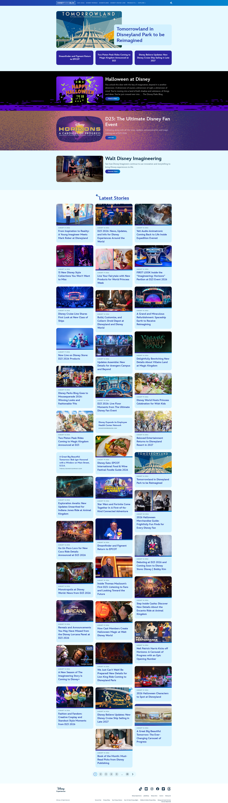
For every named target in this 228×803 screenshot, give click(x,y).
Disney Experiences (137, 796)
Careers (161, 796)
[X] (163, 789)
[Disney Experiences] (61, 790)
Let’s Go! (111, 137)
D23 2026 (80, 3)
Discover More (112, 171)
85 (127, 774)
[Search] (171, 3)
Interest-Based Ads (166, 801)
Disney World (92, 3)
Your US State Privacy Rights (131, 800)
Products (131, 3)
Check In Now (112, 98)
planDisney (146, 796)
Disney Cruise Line (118, 3)
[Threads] (169, 789)
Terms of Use (98, 800)
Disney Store (154, 796)
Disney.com (168, 796)
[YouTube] (146, 789)
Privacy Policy (106, 800)
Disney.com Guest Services (164, 800)
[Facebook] (157, 789)
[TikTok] (140, 789)
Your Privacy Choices (117, 800)
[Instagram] (152, 789)
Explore (141, 3)
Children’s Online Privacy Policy (148, 800)
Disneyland (104, 3)
